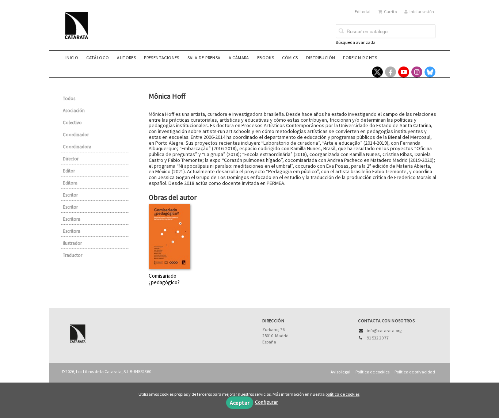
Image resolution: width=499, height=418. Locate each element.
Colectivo (72, 122)
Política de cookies (372, 372)
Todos (69, 98)
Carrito (390, 11)
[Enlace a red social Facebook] (390, 71)
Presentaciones (161, 57)
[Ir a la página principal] (78, 30)
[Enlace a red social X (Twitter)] (377, 71)
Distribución (320, 57)
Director (71, 159)
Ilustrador (72, 243)
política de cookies (342, 394)
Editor (69, 171)
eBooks (265, 57)
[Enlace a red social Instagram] (416, 71)
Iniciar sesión (422, 11)
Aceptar (240, 402)
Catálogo (97, 57)
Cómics (290, 57)
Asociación (74, 110)
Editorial (362, 11)
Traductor (72, 255)
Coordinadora (77, 147)
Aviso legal (340, 372)
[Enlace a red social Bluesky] (429, 71)
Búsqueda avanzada (356, 42)
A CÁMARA (239, 57)
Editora (70, 183)
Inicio (71, 57)
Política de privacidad (415, 372)
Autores (126, 57)
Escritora (71, 219)
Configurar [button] (266, 402)
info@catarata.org (384, 330)
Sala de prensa (204, 57)
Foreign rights (360, 57)
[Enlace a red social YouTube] (403, 71)
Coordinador (76, 135)
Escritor (70, 195)
